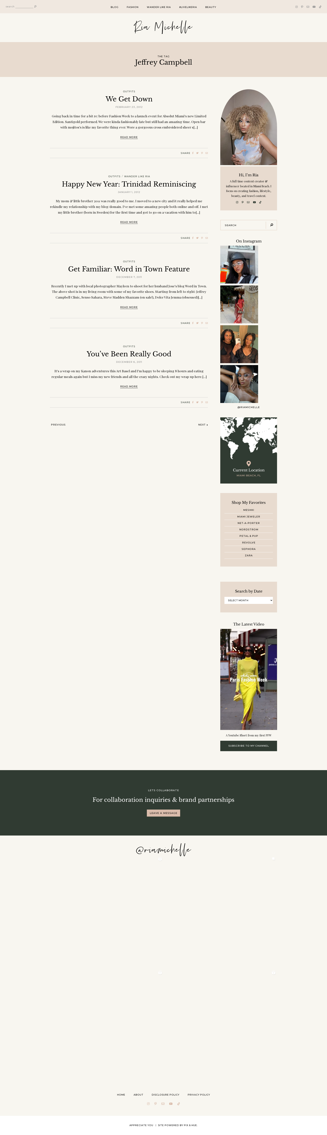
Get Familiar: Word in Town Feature (129, 269)
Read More (129, 137)
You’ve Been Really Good (129, 354)
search (10, 6)
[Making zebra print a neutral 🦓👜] (239, 304)
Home (121, 1094)
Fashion (133, 7)
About (138, 1094)
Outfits (129, 91)
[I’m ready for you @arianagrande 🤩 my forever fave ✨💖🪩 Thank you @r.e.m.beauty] (239, 384)
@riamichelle (248, 407)
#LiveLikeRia (188, 7)
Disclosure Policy (165, 1094)
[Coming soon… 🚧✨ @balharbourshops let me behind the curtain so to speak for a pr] (239, 265)
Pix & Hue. (191, 1125)
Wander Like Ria (159, 7)
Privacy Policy (199, 1094)
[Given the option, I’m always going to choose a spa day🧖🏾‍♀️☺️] (239, 344)
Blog (114, 7)
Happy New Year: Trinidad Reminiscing (129, 184)
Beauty (210, 7)
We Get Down (129, 99)
